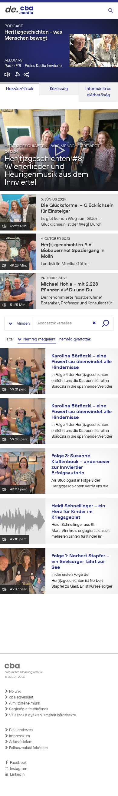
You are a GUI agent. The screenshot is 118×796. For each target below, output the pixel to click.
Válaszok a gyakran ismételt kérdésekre (42, 715)
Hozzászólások (19, 89)
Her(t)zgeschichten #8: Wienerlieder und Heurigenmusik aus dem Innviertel (46, 171)
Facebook (17, 763)
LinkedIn (16, 775)
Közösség (59, 89)
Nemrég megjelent (38, 339)
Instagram (17, 769)
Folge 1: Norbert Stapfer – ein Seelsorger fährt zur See (80, 562)
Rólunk (14, 692)
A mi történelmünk (24, 703)
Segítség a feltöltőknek (28, 709)
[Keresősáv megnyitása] (110, 10)
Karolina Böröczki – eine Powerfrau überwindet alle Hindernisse (81, 362)
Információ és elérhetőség (98, 92)
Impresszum (19, 736)
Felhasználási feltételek (28, 748)
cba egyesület (20, 697)
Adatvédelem (20, 742)
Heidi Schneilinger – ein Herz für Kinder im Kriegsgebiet (78, 512)
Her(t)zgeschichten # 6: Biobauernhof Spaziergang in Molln (72, 251)
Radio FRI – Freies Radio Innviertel (34, 66)
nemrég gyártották (75, 339)
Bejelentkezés (20, 730)
